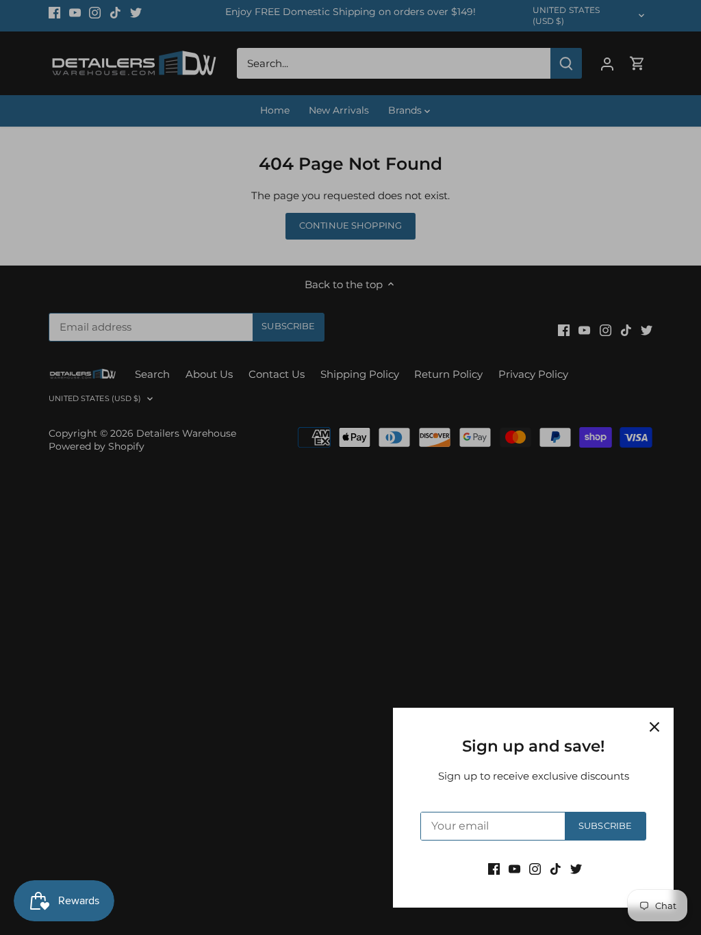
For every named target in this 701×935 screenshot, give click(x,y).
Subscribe (605, 826)
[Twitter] (576, 868)
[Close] (654, 727)
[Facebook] (494, 868)
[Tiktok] (555, 868)
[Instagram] (535, 868)
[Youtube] (514, 868)
